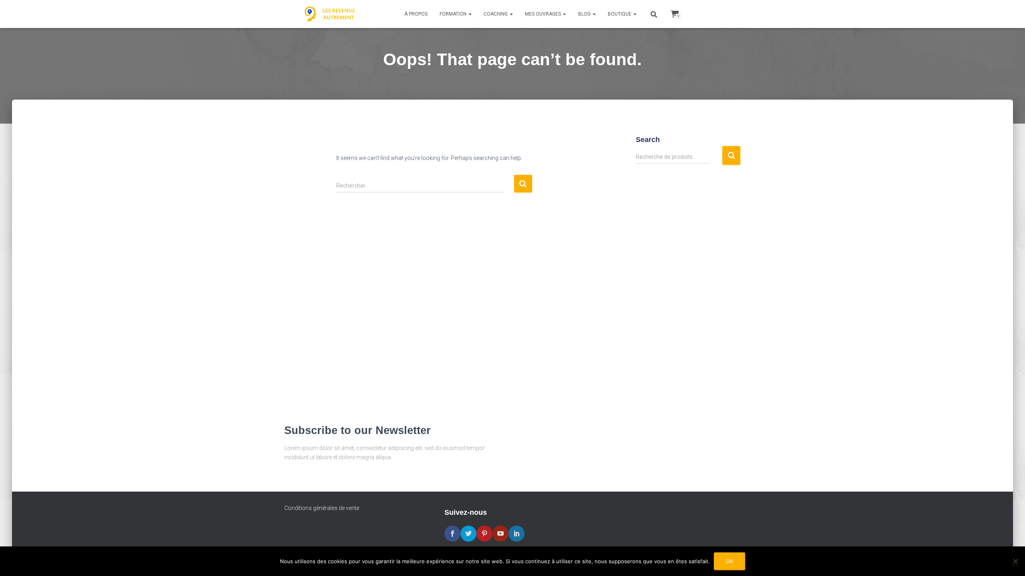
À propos (416, 14)
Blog (585, 14)
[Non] (1015, 561)
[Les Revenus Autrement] (330, 14)
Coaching (496, 14)
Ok (729, 561)
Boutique (620, 14)
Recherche (731, 155)
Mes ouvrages (543, 14)
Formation (454, 14)
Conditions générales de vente (321, 508)
